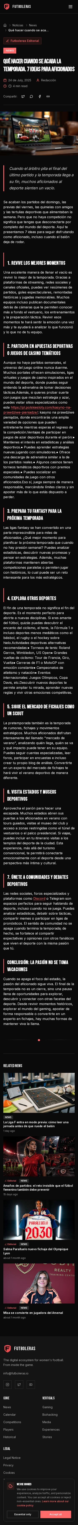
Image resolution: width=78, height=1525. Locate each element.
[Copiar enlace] (48, 96)
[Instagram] (7, 1384)
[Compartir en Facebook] (39, 96)
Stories (47, 1437)
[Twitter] (19, 1384)
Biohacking (50, 1414)
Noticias (17, 25)
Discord (39, 898)
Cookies (9, 1472)
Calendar (9, 1414)
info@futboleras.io (15, 1373)
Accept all (56, 1514)
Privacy (8, 1465)
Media (46, 1422)
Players (8, 1429)
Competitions (12, 1422)
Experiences (51, 1429)
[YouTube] (31, 1384)
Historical (9, 1437)
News (33, 25)
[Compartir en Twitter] (23, 96)
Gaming (47, 1407)
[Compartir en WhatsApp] (31, 96)
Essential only (22, 1514)
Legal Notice (12, 1457)
